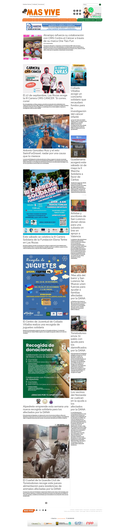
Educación (41, 20)
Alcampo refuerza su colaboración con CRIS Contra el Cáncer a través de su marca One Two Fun (63, 38)
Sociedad (30, 20)
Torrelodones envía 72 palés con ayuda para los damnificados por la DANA (79, 342)
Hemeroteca (99, 509)
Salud (36, 20)
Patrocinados (63, 20)
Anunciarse (41, 4)
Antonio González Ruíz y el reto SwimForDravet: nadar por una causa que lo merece (44, 153)
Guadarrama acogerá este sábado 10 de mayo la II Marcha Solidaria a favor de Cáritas (79, 169)
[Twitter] (77, 11)
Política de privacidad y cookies (71, 511)
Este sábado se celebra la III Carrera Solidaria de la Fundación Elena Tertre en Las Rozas (45, 239)
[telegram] (80, 14)
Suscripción (92, 509)
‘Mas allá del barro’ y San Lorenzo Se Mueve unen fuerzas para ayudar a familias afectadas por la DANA (78, 287)
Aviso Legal (82, 511)
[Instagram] (80, 11)
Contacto (34, 4)
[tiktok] (74, 14)
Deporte (25, 20)
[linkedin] (77, 14)
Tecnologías (48, 20)
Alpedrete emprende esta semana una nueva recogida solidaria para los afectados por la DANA (45, 409)
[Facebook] (74, 11)
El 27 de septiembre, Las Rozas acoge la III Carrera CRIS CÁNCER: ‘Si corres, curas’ (45, 98)
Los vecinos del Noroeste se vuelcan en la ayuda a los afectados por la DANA (78, 401)
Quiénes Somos (27, 4)
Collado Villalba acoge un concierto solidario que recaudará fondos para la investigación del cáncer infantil (78, 102)
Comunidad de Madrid (90, 20)
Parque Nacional (72, 20)
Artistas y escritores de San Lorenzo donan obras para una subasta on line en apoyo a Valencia (78, 225)
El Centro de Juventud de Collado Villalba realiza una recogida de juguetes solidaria (43, 324)
